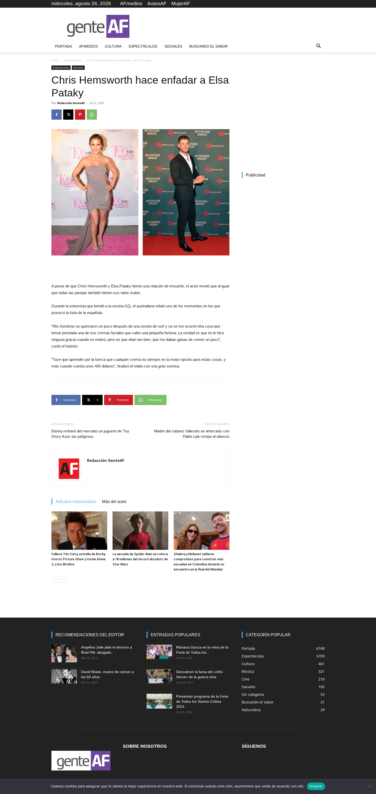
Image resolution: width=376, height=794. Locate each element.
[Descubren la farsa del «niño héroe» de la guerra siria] (159, 676)
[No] (369, 786)
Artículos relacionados (76, 501)
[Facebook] (56, 114)
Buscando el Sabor (208, 46)
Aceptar (316, 786)
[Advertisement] (231, 26)
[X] (68, 114)
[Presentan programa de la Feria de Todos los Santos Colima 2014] (159, 701)
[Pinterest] (80, 114)
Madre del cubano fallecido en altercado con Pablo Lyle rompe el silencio (191, 434)
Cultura (113, 46)
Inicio (55, 60)
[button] (318, 46)
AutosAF (157, 3)
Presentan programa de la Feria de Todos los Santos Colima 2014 (202, 701)
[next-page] (63, 579)
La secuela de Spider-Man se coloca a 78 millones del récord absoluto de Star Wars (140, 559)
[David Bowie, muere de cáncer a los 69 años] (64, 676)
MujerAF (180, 3)
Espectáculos (143, 46)
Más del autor (114, 501)
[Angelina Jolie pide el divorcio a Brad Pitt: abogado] (64, 653)
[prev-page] (54, 579)
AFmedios (131, 3)
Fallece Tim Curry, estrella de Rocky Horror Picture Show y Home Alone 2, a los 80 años (78, 559)
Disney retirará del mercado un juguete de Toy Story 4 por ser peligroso (90, 434)
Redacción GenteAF (71, 103)
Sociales (173, 46)
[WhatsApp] (92, 114)
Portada (63, 46)
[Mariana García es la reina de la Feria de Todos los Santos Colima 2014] (159, 652)
